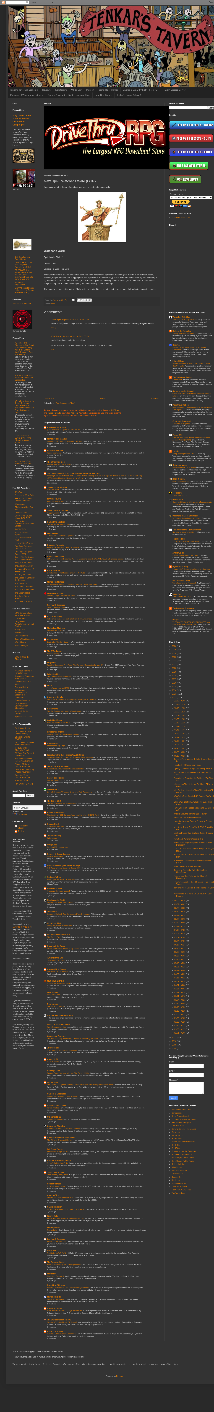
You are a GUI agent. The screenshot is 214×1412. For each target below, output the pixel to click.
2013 (174, 694)
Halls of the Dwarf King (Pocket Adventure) (24, 771)
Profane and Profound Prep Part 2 (60, 1198)
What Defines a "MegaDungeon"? (188, 866)
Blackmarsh (20, 504)
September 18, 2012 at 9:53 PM (76, 336)
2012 (174, 697)
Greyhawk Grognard (56, 605)
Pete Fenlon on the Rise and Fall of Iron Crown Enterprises (69, 619)
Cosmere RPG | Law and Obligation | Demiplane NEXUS (23, 264)
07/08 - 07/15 (180, 934)
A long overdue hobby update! (58, 891)
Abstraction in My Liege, (56, 746)
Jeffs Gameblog (54, 836)
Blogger (119, 1376)
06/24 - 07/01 (180, 941)
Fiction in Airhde (53, 1108)
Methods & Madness (56, 628)
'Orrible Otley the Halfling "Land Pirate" (190, 814)
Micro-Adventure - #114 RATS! (59, 723)
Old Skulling (52, 1082)
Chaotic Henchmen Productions (61, 1138)
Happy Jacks (177, 1135)
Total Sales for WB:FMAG (57, 1253)
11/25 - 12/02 (180, 719)
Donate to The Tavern (181, 218)
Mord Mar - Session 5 (55, 1276)
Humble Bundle (54, 413)
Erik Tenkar (56, 336)
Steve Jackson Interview (56, 1027)
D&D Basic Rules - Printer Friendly (23, 732)
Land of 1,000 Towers (24, 543)
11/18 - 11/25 (180, 723)
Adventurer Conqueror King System (24, 677)
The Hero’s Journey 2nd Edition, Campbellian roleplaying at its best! (73, 1039)
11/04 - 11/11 (180, 730)
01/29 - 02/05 (180, 1018)
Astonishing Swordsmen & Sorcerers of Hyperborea (21, 693)
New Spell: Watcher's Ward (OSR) (188, 839)
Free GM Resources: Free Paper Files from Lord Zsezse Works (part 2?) (75, 665)
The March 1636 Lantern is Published (61, 803)
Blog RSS (176, 620)
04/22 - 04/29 (180, 974)
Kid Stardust (177, 380)
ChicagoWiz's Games (56, 969)
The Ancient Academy (24, 566)
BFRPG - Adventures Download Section (23, 499)
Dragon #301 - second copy (58, 847)
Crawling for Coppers (56, 1105)
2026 (174, 646)
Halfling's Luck (53, 1071)
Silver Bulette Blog (55, 1172)
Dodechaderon (21, 636)
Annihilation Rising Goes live (58, 1152)
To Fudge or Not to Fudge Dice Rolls (186, 518)
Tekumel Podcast (179, 1183)
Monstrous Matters (55, 582)
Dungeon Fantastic (55, 545)
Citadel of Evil (21, 513)
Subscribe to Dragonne (56, 607)
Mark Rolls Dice (54, 1297)
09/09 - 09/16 (180, 901)
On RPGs (176, 1145)
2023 (174, 657)
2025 (174, 650)
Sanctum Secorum (179, 1171)
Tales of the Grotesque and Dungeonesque (24, 558)
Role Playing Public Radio (183, 1158)
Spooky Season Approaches (58, 524)
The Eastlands (21, 583)
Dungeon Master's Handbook (184, 1119)
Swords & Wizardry (22, 927)
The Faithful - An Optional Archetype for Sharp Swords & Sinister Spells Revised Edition (80, 1085)
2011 (174, 1037)
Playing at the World (56, 900)
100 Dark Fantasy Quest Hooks (22, 258)
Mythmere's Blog (180, 567)
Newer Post (50, 398)
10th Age (18, 492)
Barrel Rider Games (108, 90)
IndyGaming (52, 992)
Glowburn (176, 1132)
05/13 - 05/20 (180, 963)
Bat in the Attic (53, 570)
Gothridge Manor (54, 720)
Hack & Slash (53, 824)
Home (102, 398)
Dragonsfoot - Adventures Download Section (24, 523)
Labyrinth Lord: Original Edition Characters (21, 705)
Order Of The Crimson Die (58, 1025)
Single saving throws (55, 630)
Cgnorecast (176, 1113)
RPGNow (115, 410)
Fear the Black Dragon (181, 1122)
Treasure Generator (23, 780)
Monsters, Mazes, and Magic (185, 516)
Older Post (154, 398)
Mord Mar (51, 1274)
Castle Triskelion (54, 1207)
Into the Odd (52, 533)
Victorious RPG (54, 923)
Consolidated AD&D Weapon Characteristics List (65, 769)
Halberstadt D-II (53, 490)
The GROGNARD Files (181, 1190)
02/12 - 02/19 (180, 1011)
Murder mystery (53, 653)
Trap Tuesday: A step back (57, 1175)
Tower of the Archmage (57, 510)
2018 (174, 675)
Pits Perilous (52, 639)
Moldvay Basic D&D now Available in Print (63, 734)
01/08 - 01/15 (180, 1029)
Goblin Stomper (54, 1184)
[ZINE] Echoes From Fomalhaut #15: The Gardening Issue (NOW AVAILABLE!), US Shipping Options (85, 559)
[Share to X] (84, 300)
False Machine (53, 674)
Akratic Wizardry (54, 616)
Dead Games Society (181, 1116)
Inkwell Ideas (178, 361)
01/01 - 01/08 (180, 1033)
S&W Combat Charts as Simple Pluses (23, 614)
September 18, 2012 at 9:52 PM (75, 320)
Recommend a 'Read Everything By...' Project (64, 441)
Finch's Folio (52, 1216)
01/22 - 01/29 (180, 1022)
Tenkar (21, 831)
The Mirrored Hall (22, 593)
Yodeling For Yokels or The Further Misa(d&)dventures (68, 1288)
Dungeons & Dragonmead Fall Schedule (62, 1096)
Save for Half (177, 1174)
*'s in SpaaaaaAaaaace (56, 960)
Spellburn (176, 1180)
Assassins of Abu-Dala (24, 495)
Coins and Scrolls (55, 697)
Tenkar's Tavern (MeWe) (129, 95)
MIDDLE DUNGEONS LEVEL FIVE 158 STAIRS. (66, 1209)
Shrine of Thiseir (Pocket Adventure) (23, 765)
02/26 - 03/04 (180, 1003)
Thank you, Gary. (179, 495)
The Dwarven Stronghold (183, 608)
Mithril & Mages (21, 645)
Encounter (19, 633)
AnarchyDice (53, 1195)
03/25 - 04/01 (180, 989)
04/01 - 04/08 (180, 985)
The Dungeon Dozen (56, 1262)
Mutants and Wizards (55, 856)
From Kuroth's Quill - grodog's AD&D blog (65, 755)
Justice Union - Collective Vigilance (60, 536)
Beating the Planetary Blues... (58, 642)
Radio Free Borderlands (182, 1155)
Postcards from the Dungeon (184, 1151)
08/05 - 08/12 (180, 919)
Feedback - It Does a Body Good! (188, 765)
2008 (174, 1049)
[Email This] (78, 300)
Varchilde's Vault (54, 889)
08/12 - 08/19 (180, 915)
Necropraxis (52, 1004)
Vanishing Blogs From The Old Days (61, 596)
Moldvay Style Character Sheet (22, 749)
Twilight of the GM (55, 958)
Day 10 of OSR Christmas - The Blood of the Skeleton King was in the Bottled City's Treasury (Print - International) (24, 349)
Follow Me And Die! (55, 593)
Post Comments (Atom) (65, 403)
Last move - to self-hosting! (57, 972)
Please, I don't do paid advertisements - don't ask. (66, 1218)
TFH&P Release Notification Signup (186, 541)
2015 (174, 686)
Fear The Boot (178, 1126)
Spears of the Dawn (23, 717)
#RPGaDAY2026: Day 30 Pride (59, 464)
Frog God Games (103, 95)
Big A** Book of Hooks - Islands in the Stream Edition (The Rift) (24, 290)
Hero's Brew (177, 1139)
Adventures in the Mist (56, 501)
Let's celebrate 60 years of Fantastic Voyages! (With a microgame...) (73, 584)
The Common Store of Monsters (59, 677)
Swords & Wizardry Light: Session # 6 (61, 1334)
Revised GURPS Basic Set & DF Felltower (63, 547)
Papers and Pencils (55, 778)
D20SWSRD (20, 618)
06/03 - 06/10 (180, 952)
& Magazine (20, 629)
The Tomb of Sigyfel (23, 601)
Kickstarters (61, 90)
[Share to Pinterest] (90, 300)
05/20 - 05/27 (180, 959)
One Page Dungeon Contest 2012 (23, 553)
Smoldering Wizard (55, 732)
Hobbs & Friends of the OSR (184, 1142)
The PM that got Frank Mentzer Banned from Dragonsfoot (24, 377)
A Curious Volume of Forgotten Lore (23, 672)
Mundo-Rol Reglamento (20, 283)
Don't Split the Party (56, 946)
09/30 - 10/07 (180, 748)
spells (53, 304)
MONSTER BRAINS (55, 981)
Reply (53, 327)
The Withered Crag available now (60, 1140)
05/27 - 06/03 (180, 956)
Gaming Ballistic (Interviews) (184, 1129)
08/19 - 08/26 (180, 912)
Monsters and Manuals (57, 439)
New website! (52, 1230)
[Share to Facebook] (87, 300)
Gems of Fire (20, 529)
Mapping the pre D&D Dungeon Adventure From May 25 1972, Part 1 (73, 815)
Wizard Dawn (20, 642)
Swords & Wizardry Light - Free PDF (141, 90)
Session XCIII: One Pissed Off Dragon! (62, 1322)
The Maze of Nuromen (24, 590)
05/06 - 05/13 (180, 967)
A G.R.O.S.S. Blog (55, 1331)
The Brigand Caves (23, 574)
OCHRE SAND (53, 1062)
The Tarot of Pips (54, 937)
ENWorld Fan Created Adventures (24, 754)
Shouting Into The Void (57, 487)
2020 (174, 668)
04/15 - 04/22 (180, 978)
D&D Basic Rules (22, 728)
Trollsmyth (52, 912)
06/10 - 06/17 (180, 948)
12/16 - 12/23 (180, 708)
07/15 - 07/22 (180, 930)
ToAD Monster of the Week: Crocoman (62, 1050)
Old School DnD (54, 1117)
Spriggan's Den (54, 877)
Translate (23, 814)
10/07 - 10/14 (180, 745)
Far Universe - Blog (181, 580)
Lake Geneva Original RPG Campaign (63, 865)
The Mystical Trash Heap (58, 766)
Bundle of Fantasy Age (56, 1299)
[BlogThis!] (81, 300)
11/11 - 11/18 (180, 726)
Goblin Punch (53, 789)
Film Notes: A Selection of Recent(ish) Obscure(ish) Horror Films (72, 700)
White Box (51, 1251)
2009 (174, 1045)
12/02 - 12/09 (180, 715)
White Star (76, 90)
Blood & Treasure (22, 700)
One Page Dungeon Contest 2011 (23, 547)
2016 (174, 683)
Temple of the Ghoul (23, 563)
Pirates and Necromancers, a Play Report (63, 949)
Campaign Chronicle (56, 1126)
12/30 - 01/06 (180, 701)
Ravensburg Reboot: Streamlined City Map (63, 1129)
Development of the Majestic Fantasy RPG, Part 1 (66, 573)
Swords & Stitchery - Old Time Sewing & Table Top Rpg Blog (73, 473)
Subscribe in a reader (22, 304)
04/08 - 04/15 (180, 981)
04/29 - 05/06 (180, 970)
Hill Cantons (52, 709)
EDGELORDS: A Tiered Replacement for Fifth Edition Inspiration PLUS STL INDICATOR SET (24, 274)
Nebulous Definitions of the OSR (187, 817)
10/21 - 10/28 (180, 737)
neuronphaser (53, 1228)
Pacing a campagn (54, 453)
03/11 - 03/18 (180, 996)
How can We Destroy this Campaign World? (64, 1264)
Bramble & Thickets (56, 1285)
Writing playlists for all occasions (59, 926)
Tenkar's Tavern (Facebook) (24, 90)
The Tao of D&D (54, 801)
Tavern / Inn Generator (24, 639)
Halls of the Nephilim (56, 522)
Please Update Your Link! (57, 1241)
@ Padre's (177, 493)
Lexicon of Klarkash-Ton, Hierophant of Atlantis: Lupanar (68, 914)
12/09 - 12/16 (180, 712)
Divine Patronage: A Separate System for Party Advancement (70, 792)
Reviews (46, 90)
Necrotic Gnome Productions (60, 1015)
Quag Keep (52, 845)
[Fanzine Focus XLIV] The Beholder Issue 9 (64, 430)
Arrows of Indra (21, 687)
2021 (174, 664)
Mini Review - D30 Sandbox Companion (24, 462)
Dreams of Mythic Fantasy (59, 1161)
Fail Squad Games (55, 1149)
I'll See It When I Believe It (58, 935)
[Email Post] (73, 300)
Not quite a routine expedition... (184, 532)
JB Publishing (53, 1048)
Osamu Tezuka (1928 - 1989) (58, 983)
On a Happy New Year (56, 826)
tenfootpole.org (54, 499)
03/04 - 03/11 (180, 1000)
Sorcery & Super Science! (58, 854)
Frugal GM (51, 663)
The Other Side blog (56, 462)
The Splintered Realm (182, 377)
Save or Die (177, 1177)
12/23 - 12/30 (180, 704)
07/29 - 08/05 (180, 923)
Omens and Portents (56, 1036)
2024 (174, 653)
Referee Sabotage (54, 780)
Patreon (90, 90)
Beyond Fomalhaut (55, 556)
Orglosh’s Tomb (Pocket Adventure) (23, 776)
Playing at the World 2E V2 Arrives (60, 903)
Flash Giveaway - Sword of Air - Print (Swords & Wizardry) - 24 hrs (24, 439)
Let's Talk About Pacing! (56, 1186)
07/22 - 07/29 (180, 926)
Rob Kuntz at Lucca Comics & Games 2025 (64, 868)
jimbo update (52, 838)
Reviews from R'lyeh (56, 427)
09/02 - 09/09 (180, 904)
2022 (174, 661)
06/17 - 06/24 (180, 945)
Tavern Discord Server (174, 90)
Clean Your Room (54, 995)
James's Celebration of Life (57, 1163)
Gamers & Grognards (56, 1094)
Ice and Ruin (52, 743)
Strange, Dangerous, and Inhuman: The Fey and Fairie (68, 1073)
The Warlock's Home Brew (59, 1320)
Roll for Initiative (178, 1164)
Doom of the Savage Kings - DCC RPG (23, 517)
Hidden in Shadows (55, 813)
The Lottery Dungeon (24, 586)
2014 (174, 690)
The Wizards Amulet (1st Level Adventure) (24, 760)
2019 (174, 672)
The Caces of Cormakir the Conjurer (24, 579)
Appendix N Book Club (181, 1110)
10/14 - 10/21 (180, 741)
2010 (174, 1041)
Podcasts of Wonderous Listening (26, 95)
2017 (174, 679)
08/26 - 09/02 (180, 908)
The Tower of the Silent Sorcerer (186, 530)
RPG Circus (177, 1167)
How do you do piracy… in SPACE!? (61, 879)
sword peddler (178, 539)
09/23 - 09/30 (180, 752)
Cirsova (176, 345)
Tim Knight (56, 320)
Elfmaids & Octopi (55, 450)
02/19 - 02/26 (180, 1007)
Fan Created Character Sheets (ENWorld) (24, 743)
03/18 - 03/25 (180, 992)
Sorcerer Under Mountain (183, 391)
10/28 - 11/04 (180, 734)
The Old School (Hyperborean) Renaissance (64, 711)
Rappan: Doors (53, 513)
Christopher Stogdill (23, 827)
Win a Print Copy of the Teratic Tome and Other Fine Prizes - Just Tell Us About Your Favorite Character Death (24, 406)
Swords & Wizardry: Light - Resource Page (69, 95)
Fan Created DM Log (24, 784)
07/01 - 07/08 (180, 937)
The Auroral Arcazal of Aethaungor (24, 570)
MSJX (49, 686)
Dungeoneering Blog (55, 1119)
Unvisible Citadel (54, 1308)
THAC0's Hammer (179, 1187)
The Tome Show (178, 1193)
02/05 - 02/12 (180, 1014)
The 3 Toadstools (54, 651)
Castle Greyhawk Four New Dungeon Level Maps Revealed (70, 757)
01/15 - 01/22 (180, 1025)
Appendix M (52, 1059)
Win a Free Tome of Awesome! (184, 583)
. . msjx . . (176, 451)
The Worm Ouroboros (55, 1006)
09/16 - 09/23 (180, 756)
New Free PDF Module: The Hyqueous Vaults (64, 1311)
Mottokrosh (177, 500)
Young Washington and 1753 (58, 688)
